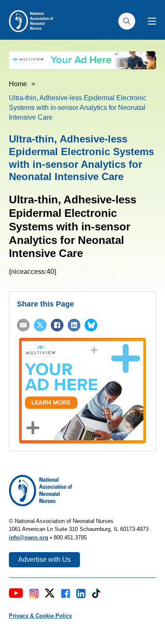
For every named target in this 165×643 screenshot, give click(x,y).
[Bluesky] (91, 325)
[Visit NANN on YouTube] (16, 594)
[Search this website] (126, 21)
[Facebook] (57, 325)
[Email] (23, 325)
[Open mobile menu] (152, 21)
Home (18, 84)
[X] (40, 325)
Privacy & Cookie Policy (40, 616)
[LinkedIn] (74, 325)
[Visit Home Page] (31, 20)
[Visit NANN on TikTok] (96, 594)
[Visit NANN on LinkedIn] (81, 594)
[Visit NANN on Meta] (65, 594)
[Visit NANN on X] (49, 594)
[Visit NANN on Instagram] (34, 594)
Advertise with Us (44, 559)
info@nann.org (28, 537)
